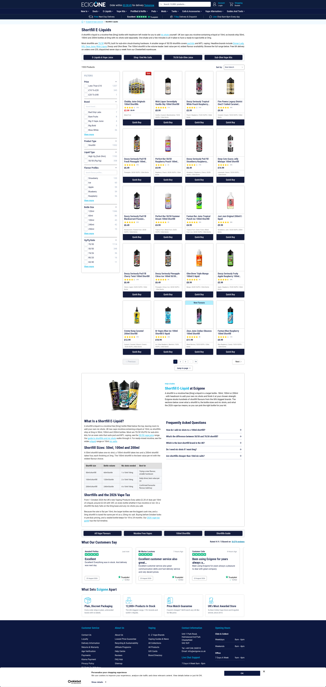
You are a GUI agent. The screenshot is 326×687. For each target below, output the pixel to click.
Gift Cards (152, 651)
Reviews (118, 655)
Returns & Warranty (90, 647)
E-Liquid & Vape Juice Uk (94, 22)
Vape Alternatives (213, 11)
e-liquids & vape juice (102, 57)
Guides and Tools (235, 11)
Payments (86, 655)
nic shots (165, 35)
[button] (137, 122)
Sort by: (219, 67)
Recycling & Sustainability (126, 643)
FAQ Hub (119, 659)
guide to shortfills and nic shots (102, 438)
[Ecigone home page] (93, 4)
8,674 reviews (238, 541)
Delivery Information (91, 643)
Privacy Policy (88, 663)
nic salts (113, 441)
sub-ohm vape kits (223, 57)
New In (84, 11)
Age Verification (89, 651)
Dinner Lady (238, 43)
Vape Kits (121, 11)
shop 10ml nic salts (143, 57)
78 (196, 362)
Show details (97, 682)
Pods (153, 11)
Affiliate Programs (123, 647)
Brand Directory (155, 655)
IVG (83, 46)
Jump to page (182, 368)
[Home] (82, 22)
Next (237, 361)
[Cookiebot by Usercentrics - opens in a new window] (74, 682)
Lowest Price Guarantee (125, 639)
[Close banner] (264, 671)
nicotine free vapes (143, 533)
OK (242, 673)
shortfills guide (223, 533)
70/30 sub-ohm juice (183, 57)
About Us (119, 635)
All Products (153, 647)
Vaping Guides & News (158, 639)
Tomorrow (149, 5)
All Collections (154, 643)
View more (89, 134)
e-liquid (93, 441)
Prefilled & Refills (138, 11)
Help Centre (120, 651)
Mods (163, 11)
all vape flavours (102, 533)
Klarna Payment (89, 659)
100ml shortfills (183, 533)
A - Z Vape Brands (156, 635)
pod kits (190, 43)
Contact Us (86, 635)
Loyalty (85, 639)
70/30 (101, 43)
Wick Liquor (101, 46)
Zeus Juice (90, 46)
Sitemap (118, 663)
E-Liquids (107, 11)
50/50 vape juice (146, 435)
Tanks (174, 11)
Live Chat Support (191, 657)
